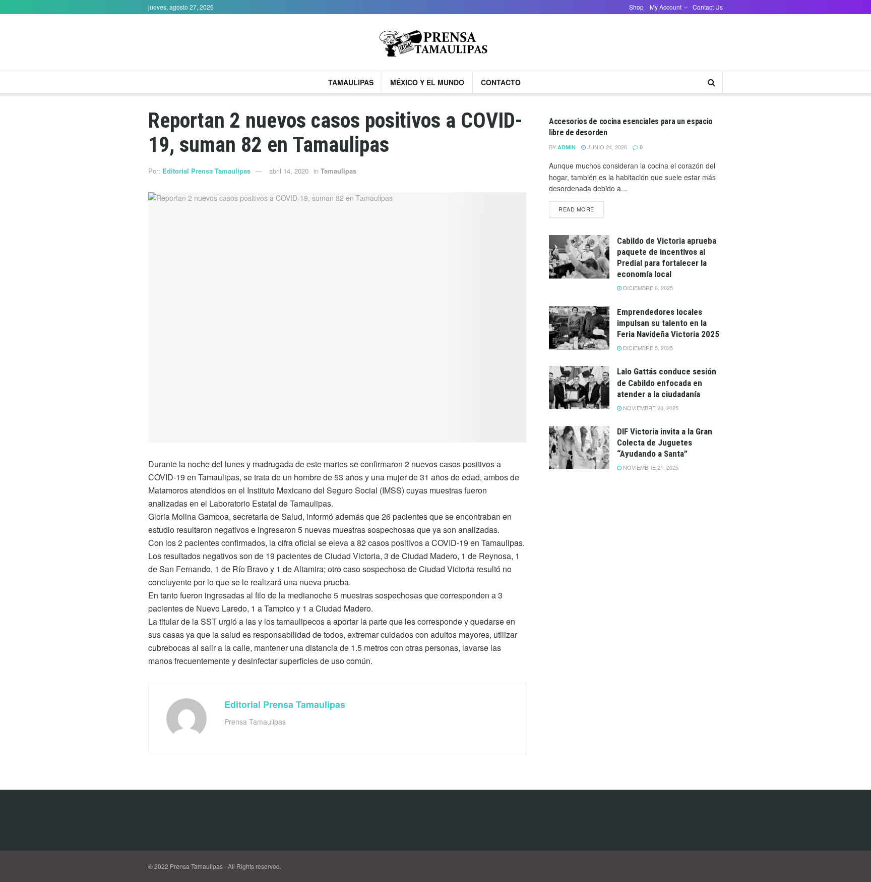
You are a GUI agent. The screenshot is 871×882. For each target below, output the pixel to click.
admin (566, 147)
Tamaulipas (351, 82)
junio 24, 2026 (606, 147)
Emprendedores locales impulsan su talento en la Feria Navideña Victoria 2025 (668, 323)
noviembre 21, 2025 (649, 467)
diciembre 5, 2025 (647, 348)
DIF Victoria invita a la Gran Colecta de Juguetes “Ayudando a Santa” (664, 442)
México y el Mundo (427, 82)
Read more (576, 209)
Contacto (501, 82)
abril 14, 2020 (288, 171)
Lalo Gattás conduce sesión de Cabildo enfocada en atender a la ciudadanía (666, 382)
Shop (636, 7)
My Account (665, 7)
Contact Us (708, 7)
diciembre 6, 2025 (647, 288)
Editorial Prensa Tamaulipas (206, 171)
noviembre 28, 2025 (649, 408)
